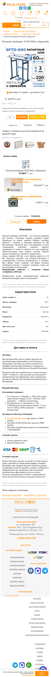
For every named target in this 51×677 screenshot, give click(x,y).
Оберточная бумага (37, 607)
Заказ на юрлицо (17, 586)
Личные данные (17, 561)
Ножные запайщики (12, 495)
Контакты (40, 664)
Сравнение (27, 125)
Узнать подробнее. (28, 675)
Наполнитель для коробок (37, 635)
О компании (39, 644)
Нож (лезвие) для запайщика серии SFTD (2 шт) (26, 180)
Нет (29, 24)
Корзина (17, 573)
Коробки (37, 599)
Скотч (37, 611)
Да (24, 25)
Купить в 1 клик (37, 117)
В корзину (21, 117)
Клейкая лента (37, 627)
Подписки (17, 577)
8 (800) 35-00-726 (26, 538)
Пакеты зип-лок (37, 603)
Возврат (39, 660)
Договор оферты (17, 581)
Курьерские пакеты (37, 623)
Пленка (37, 615)
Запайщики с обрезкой (35, 495)
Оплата (40, 652)
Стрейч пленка (37, 619)
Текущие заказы (17, 557)
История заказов (17, 565)
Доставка (40, 648)
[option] (25, 77)
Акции (40, 656)
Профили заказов (17, 569)
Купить (36, 221)
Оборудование (37, 631)
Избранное (40, 125)
